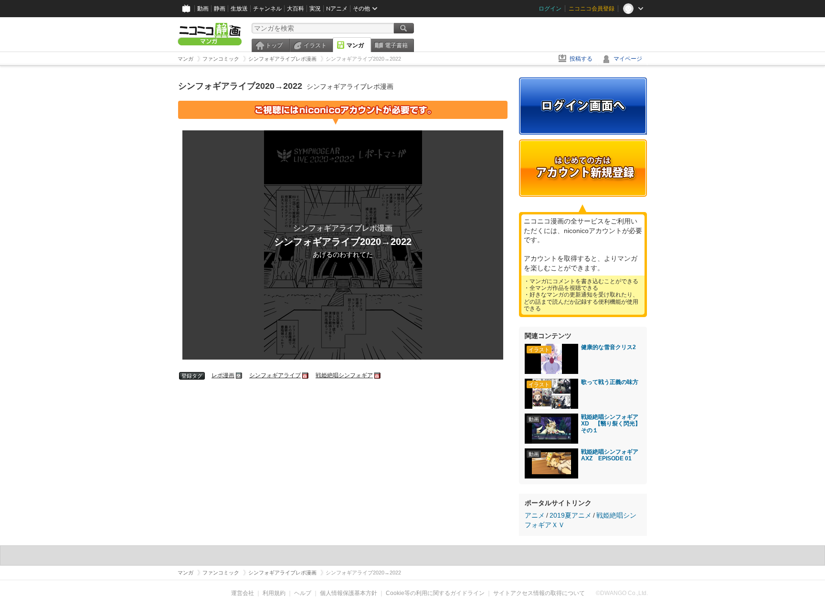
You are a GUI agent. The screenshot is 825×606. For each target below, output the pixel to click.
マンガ (355, 45)
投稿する (581, 58)
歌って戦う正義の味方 (609, 382)
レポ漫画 (223, 375)
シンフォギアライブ (275, 375)
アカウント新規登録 (583, 168)
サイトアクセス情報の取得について (539, 593)
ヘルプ (302, 593)
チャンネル (267, 8)
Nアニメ (337, 8)
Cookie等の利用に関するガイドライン (435, 593)
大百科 (295, 8)
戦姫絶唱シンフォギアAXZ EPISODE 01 (609, 455)
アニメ (535, 515)
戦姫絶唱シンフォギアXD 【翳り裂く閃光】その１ (611, 424)
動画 (203, 8)
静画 (219, 8)
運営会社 (242, 593)
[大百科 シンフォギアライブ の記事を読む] (305, 375)
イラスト (315, 45)
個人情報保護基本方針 (348, 593)
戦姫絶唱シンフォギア (344, 375)
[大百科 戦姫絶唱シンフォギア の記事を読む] (377, 375)
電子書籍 (396, 45)
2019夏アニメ (571, 515)
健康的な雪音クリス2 (608, 347)
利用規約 (274, 593)
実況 (315, 8)
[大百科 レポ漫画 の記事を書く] (239, 375)
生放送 (239, 8)
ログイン (550, 8)
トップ (274, 45)
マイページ (627, 58)
